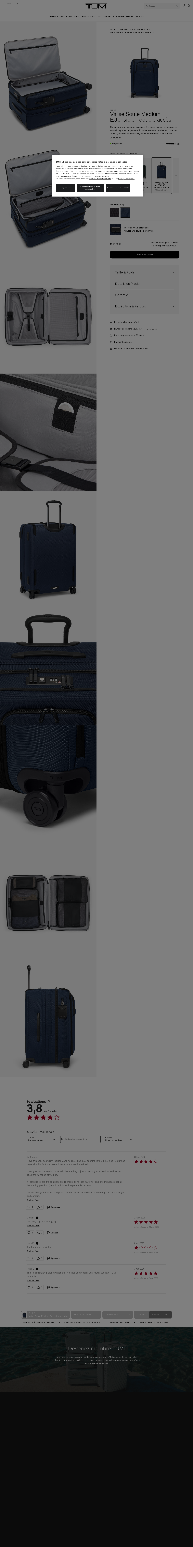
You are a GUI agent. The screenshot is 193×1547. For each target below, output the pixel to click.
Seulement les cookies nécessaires (90, 188)
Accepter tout (65, 188)
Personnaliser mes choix (118, 188)
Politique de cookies (126, 179)
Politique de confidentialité (100, 179)
